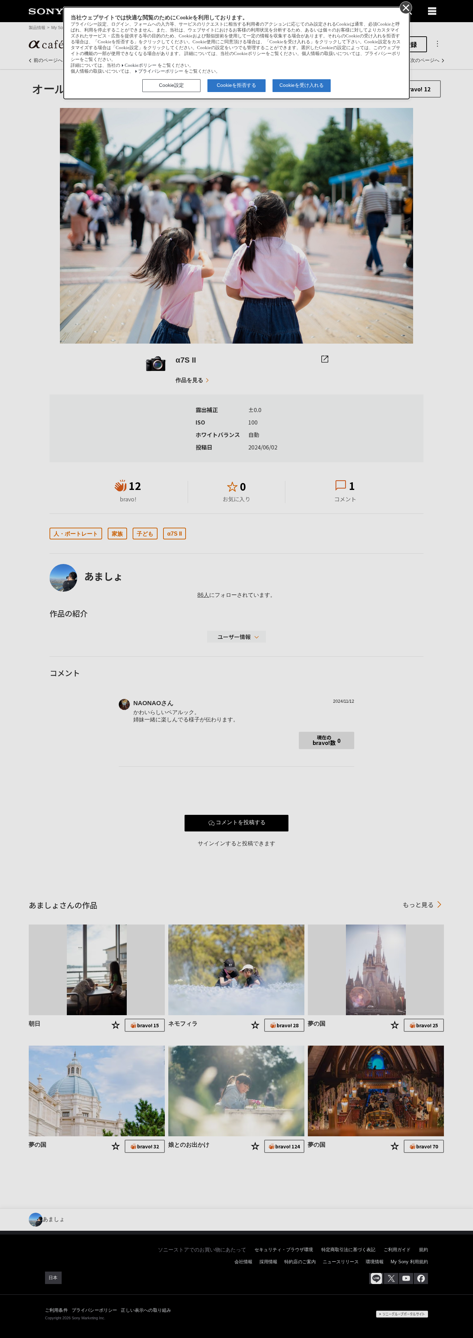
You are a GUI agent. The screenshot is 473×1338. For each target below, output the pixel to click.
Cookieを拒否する (236, 85)
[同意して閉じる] (405, 7)
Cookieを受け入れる (301, 85)
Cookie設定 (171, 85)
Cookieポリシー (141, 65)
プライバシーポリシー (160, 71)
